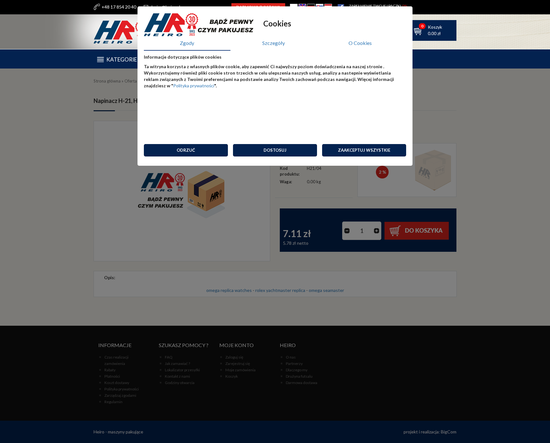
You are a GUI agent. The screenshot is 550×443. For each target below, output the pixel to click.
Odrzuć (186, 150)
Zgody (187, 43)
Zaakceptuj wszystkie (364, 150)
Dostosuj (275, 150)
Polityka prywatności (193, 85)
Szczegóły (273, 43)
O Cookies (360, 43)
